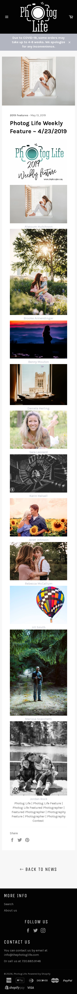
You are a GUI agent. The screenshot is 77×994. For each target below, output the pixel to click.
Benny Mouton (38, 362)
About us (10, 910)
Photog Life (20, 973)
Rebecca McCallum (38, 583)
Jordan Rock (38, 799)
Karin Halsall (38, 496)
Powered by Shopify (39, 973)
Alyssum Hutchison (39, 226)
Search (8, 904)
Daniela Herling (38, 408)
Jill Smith (38, 627)
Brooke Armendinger (38, 318)
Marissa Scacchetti (38, 719)
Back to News (40, 869)
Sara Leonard (38, 452)
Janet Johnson (38, 540)
